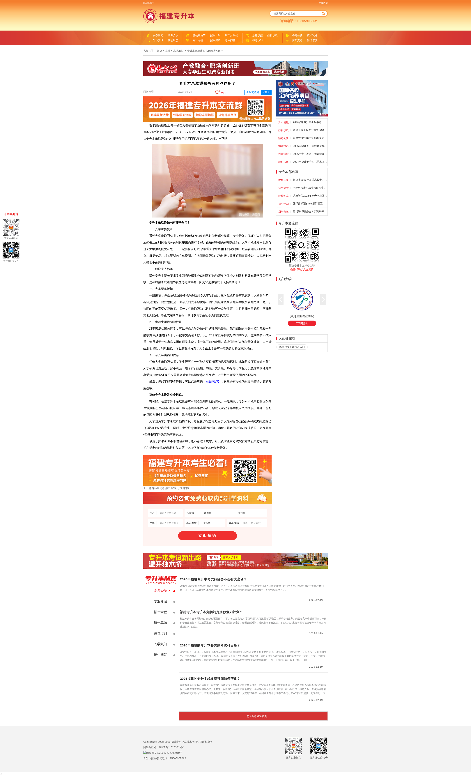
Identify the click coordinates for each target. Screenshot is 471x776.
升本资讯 (158, 40)
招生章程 (160, 612)
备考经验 (297, 35)
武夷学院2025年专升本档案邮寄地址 (310, 195)
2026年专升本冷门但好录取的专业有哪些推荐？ (310, 154)
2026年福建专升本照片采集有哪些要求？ (310, 146)
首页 (159, 50)
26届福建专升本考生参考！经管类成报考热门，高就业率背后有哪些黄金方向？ (310, 122)
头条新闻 (158, 35)
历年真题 (297, 40)
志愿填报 (257, 35)
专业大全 (323, 2)
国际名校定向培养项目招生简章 (310, 187)
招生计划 (215, 35)
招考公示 (173, 35)
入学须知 (160, 644)
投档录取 (272, 35)
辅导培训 (312, 40)
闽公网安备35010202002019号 (164, 752)
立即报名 (302, 323)
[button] (281, 299)
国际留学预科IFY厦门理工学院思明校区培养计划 (310, 203)
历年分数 (283, 211)
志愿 (167, 50)
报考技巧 (257, 40)
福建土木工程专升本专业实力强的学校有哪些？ (310, 130)
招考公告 (283, 138)
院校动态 (173, 40)
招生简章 (215, 40)
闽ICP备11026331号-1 (172, 747)
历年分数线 (231, 35)
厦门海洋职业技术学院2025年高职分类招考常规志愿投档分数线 (310, 211)
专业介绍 (198, 40)
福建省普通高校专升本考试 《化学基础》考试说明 (310, 138)
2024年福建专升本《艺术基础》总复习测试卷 (310, 161)
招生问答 (160, 655)
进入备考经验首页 (256, 716)
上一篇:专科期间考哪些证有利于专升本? (166, 488)
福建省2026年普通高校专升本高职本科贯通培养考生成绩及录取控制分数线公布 (310, 179)
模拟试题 (312, 35)
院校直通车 (148, 2)
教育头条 (283, 179)
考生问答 (230, 40)
